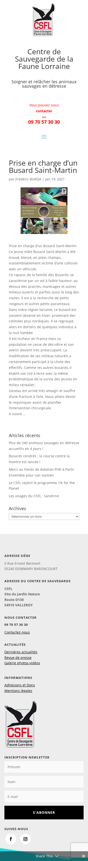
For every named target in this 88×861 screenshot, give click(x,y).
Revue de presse (18, 657)
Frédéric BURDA (28, 179)
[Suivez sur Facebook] (10, 839)
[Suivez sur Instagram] (25, 839)
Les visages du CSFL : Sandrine (34, 496)
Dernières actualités (20, 652)
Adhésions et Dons (19, 685)
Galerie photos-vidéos (22, 663)
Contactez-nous (17, 632)
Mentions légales (18, 690)
